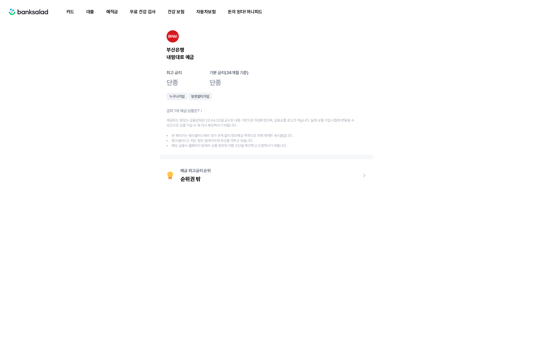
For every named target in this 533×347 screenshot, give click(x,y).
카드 (70, 11)
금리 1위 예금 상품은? (183, 111)
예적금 (112, 11)
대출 (90, 11)
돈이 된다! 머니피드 (245, 11)
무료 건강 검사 (142, 11)
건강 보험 (176, 11)
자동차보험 (206, 11)
